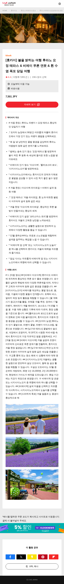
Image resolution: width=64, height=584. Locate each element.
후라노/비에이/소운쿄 (28, 10)
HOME (4, 10)
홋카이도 (14, 10)
